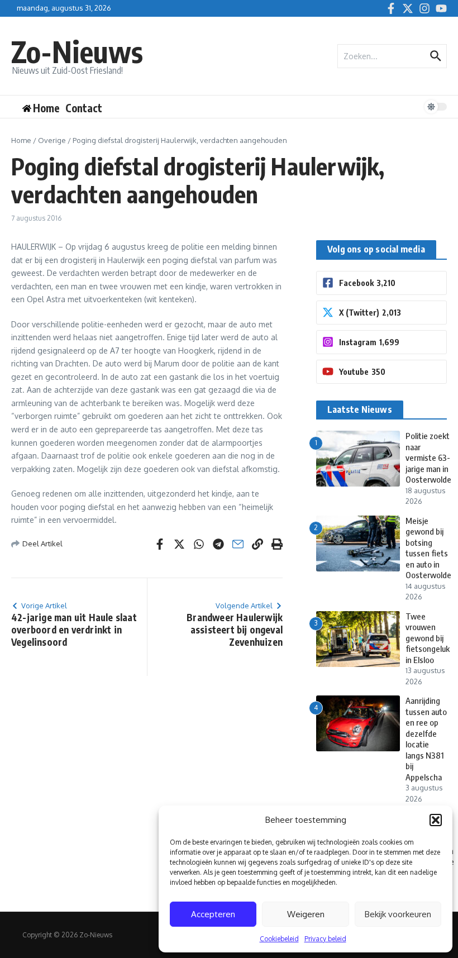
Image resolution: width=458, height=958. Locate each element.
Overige (52, 140)
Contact (83, 108)
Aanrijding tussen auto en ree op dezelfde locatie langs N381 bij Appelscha (426, 738)
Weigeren (306, 914)
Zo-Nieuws (77, 51)
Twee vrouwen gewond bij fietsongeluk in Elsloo (427, 638)
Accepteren (213, 914)
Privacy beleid (325, 939)
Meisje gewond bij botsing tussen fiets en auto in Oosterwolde (428, 548)
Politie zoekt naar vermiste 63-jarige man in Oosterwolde (428, 457)
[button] (435, 820)
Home (21, 140)
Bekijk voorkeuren (398, 914)
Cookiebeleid (279, 939)
